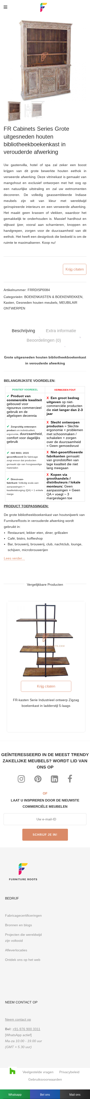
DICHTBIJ (79, 483)
